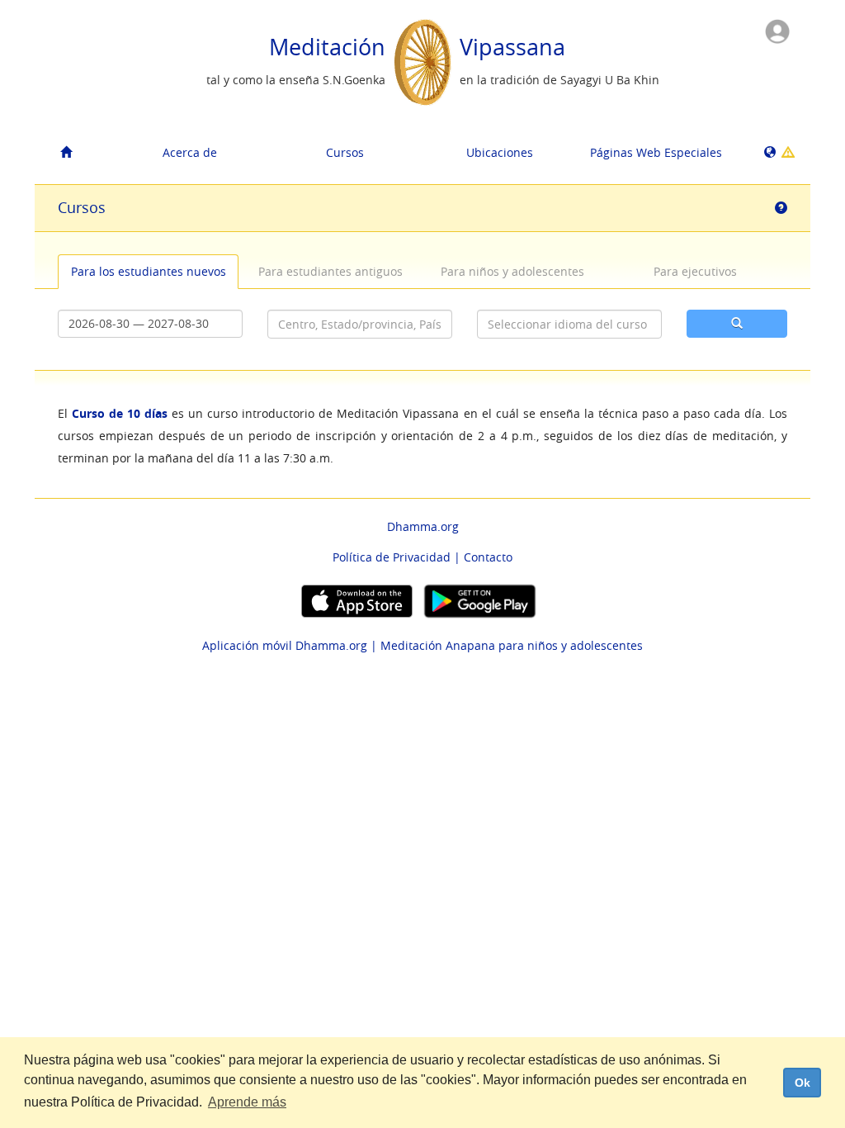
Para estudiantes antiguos (330, 271)
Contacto (488, 557)
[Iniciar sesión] (777, 30)
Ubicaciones (499, 152)
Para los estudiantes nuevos (148, 271)
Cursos (345, 152)
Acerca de (190, 152)
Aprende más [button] (247, 1102)
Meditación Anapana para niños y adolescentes (511, 645)
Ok (802, 1082)
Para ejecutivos (695, 271)
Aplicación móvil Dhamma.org (284, 645)
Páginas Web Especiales (656, 152)
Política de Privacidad (392, 557)
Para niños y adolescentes (512, 271)
